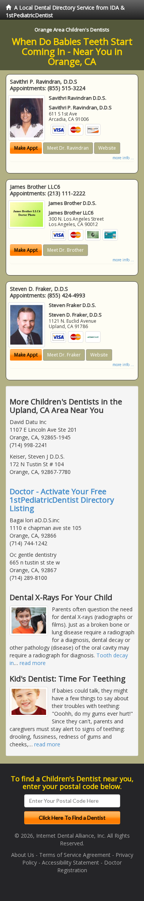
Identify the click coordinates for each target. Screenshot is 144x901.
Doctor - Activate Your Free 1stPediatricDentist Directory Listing (62, 499)
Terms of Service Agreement (75, 854)
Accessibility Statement (70, 862)
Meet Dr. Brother (65, 250)
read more (33, 663)
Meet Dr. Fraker (64, 354)
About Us (22, 854)
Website (107, 148)
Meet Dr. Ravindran (68, 148)
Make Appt (26, 148)
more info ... (123, 157)
